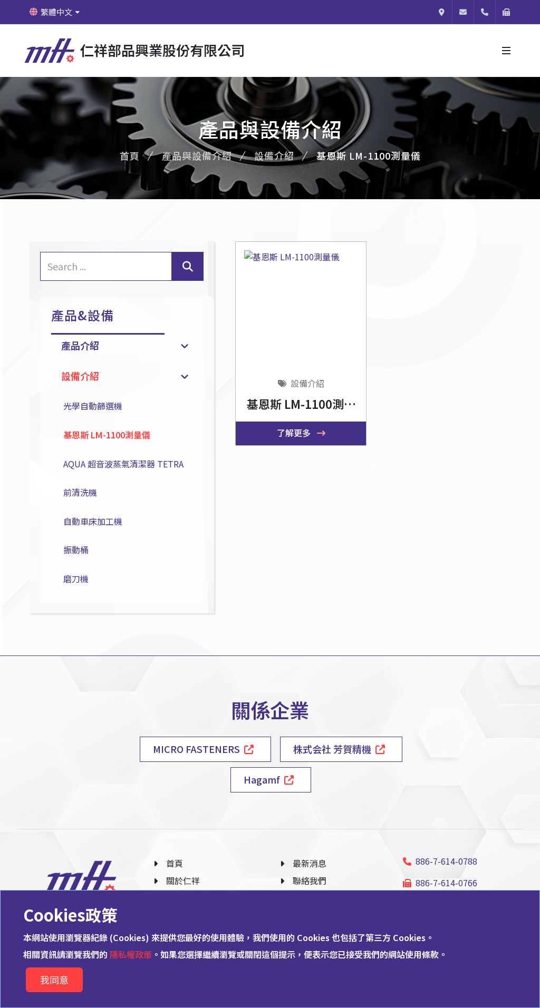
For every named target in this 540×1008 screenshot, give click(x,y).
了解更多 (295, 432)
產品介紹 (80, 345)
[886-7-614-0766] (506, 12)
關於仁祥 (183, 880)
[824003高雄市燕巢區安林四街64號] (441, 12)
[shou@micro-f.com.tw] (463, 12)
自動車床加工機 (92, 521)
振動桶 (76, 549)
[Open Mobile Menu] (506, 50)
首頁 (130, 155)
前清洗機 (80, 492)
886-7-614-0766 (446, 882)
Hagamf (262, 779)
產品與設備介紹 (197, 155)
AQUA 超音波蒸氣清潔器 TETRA (123, 463)
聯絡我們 (309, 880)
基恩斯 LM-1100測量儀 (106, 434)
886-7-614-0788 (446, 861)
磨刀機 (76, 578)
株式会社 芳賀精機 (332, 749)
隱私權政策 (130, 954)
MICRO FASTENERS (196, 749)
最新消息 (309, 863)
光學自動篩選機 (92, 405)
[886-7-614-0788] (484, 12)
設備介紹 (274, 155)
